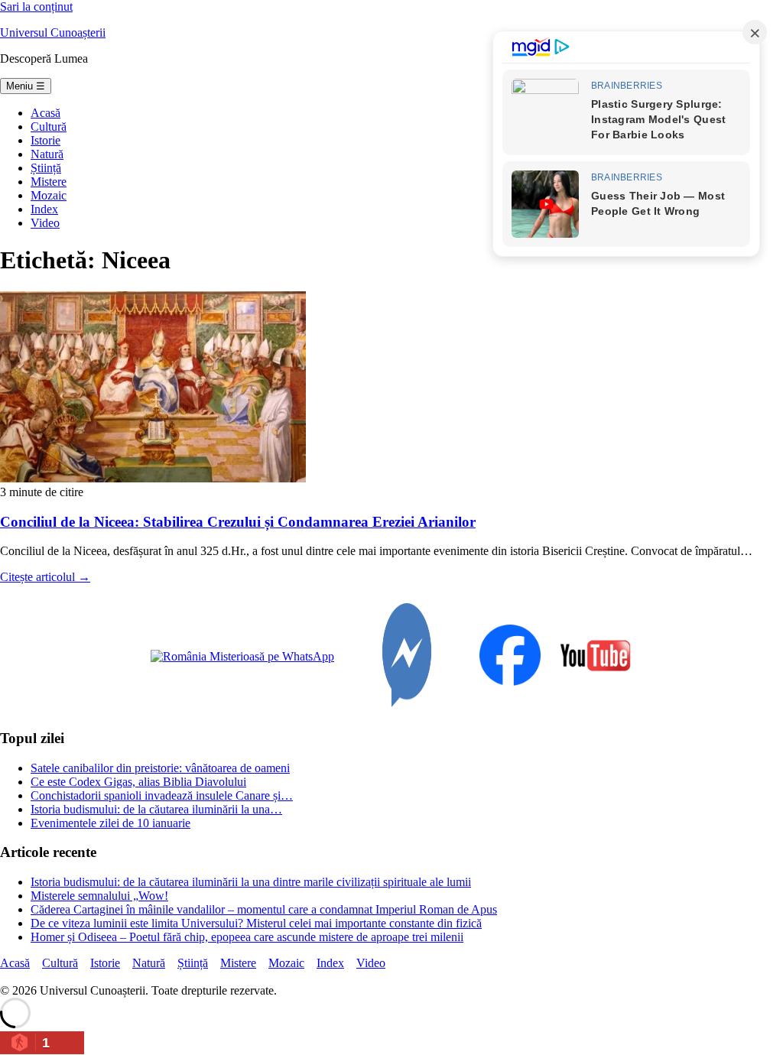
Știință (46, 167)
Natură (47, 154)
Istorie (45, 140)
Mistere (49, 181)
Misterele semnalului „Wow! (99, 895)
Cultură (49, 126)
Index (44, 209)
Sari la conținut (36, 6)
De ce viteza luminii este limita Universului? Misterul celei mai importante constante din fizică (256, 923)
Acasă (45, 112)
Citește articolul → (45, 576)
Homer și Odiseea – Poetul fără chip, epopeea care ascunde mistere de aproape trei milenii (247, 936)
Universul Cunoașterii (53, 32)
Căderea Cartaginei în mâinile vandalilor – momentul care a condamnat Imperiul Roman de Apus (264, 909)
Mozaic (49, 195)
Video (45, 222)
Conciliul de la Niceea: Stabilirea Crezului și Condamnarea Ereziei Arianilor (238, 522)
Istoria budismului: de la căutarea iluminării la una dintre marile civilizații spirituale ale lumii (251, 881)
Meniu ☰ (25, 86)
